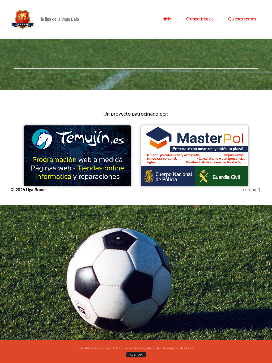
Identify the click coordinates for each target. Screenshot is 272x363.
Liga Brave (35, 190)
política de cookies (182, 348)
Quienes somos (242, 19)
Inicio (166, 19)
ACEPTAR (136, 354)
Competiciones (200, 19)
